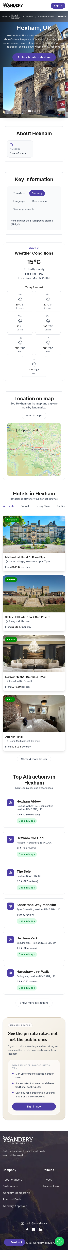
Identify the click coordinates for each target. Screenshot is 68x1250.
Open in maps (34, 415)
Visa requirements (23, 209)
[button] (8, 425)
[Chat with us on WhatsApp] (59, 1241)
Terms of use (51, 1186)
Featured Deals (11, 1199)
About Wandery (12, 1179)
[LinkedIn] (40, 1229)
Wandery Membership (16, 1192)
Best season (39, 201)
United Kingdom (15, 16)
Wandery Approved (14, 1206)
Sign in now (34, 1106)
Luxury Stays (43, 506)
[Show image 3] (35, 111)
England (29, 16)
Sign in (58, 5)
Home (5, 16)
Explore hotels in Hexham (34, 57)
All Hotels (8, 506)
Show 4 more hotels (34, 759)
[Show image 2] (32, 111)
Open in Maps (27, 820)
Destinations (10, 1186)
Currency (37, 193)
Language (19, 201)
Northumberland (46, 16)
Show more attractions (34, 1002)
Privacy (47, 1179)
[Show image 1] (29, 111)
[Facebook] (27, 1229)
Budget (25, 506)
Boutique (62, 506)
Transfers (19, 193)
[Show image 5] (39, 111)
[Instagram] (33, 1229)
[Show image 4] (37, 111)
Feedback (16, 1242)
